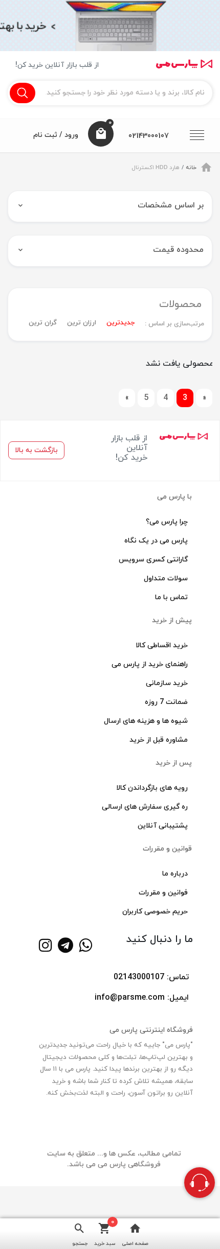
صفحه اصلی (135, 1243)
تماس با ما (171, 597)
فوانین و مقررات (163, 893)
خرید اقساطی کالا (162, 645)
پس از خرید (174, 763)
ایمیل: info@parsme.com (142, 997)
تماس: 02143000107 (151, 977)
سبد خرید (105, 1232)
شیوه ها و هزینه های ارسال (146, 721)
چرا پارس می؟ (167, 522)
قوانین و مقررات (167, 849)
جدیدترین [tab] (120, 322)
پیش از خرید (172, 620)
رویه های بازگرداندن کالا (152, 788)
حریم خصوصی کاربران (155, 911)
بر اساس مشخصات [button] (171, 205)
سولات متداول (166, 578)
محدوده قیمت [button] (178, 249)
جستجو (79, 1243)
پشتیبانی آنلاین (163, 826)
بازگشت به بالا (36, 450)
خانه (191, 167)
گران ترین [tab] (43, 322)
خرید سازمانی (167, 683)
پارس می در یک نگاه (156, 541)
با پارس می (174, 497)
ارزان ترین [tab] (81, 322)
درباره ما (175, 874)
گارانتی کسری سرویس (153, 559)
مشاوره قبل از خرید (158, 740)
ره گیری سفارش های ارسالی (145, 807)
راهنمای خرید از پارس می (150, 664)
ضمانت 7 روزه (166, 702)
